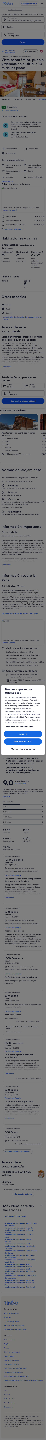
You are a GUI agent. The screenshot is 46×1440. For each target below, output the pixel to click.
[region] (23, 720)
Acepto (23, 734)
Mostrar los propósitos (23, 749)
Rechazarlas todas (23, 741)
